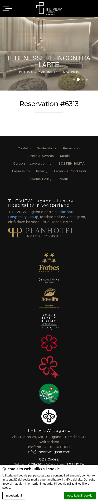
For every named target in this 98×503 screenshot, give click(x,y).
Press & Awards (41, 156)
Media (65, 156)
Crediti (63, 179)
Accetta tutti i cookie (80, 495)
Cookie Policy (40, 179)
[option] (49, 54)
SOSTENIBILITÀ (72, 163)
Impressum (21, 171)
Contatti (24, 148)
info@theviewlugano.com (49, 452)
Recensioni (71, 148)
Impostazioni (13, 495)
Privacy (41, 171)
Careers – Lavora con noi (32, 163)
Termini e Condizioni (70, 171)
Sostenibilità (47, 148)
